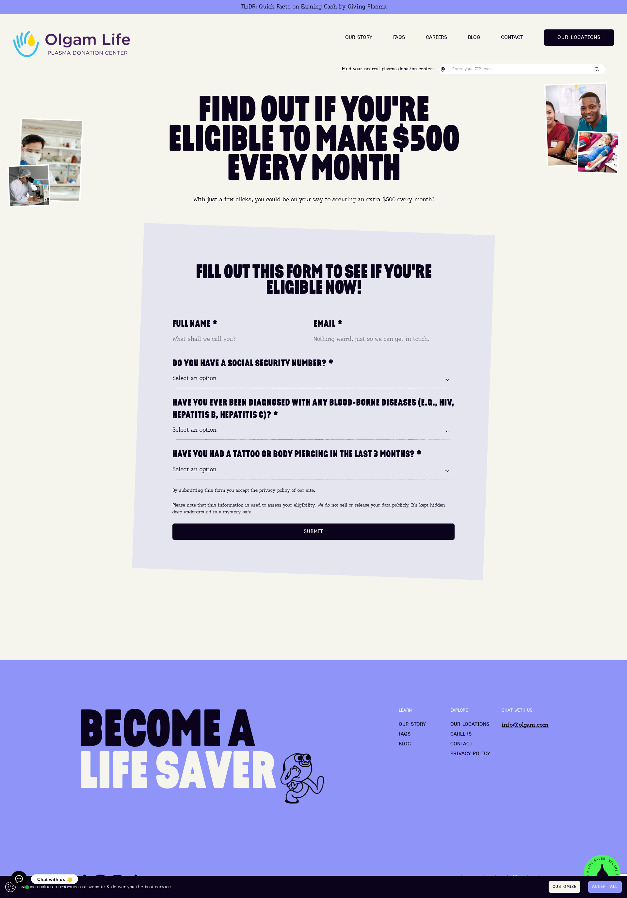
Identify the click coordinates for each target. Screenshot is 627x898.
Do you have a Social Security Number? (252, 363)
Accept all (605, 887)
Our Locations (469, 724)
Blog (474, 37)
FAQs (399, 37)
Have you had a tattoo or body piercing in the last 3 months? (297, 454)
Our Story (358, 37)
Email (328, 323)
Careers (436, 37)
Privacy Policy (470, 754)
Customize (564, 887)
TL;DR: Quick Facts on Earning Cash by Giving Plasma (314, 7)
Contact (512, 37)
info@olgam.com (525, 725)
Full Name (194, 323)
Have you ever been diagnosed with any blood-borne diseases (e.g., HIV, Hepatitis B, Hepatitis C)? (313, 408)
